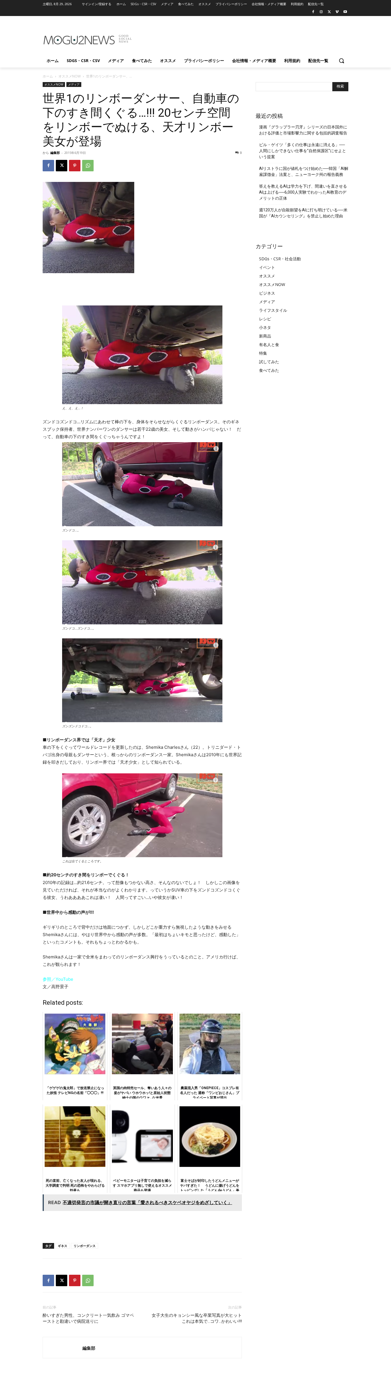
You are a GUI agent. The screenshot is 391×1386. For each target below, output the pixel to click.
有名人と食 (269, 344)
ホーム (48, 76)
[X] (329, 12)
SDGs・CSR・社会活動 (280, 258)
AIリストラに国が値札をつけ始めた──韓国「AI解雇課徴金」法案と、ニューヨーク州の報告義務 (303, 171)
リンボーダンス (85, 1246)
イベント (267, 267)
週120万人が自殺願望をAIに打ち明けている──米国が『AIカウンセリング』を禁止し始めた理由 (303, 213)
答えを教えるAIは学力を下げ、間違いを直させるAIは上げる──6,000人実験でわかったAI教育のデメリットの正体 (303, 192)
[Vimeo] (337, 12)
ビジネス (267, 293)
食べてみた (269, 370)
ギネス (62, 1246)
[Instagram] (321, 12)
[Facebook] (313, 12)
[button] (341, 60)
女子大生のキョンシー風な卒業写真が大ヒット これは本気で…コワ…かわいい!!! (197, 1318)
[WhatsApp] (88, 165)
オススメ (267, 276)
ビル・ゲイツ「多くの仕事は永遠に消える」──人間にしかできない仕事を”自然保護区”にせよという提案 (302, 150)
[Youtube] (345, 12)
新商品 (265, 336)
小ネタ (265, 327)
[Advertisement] (238, 37)
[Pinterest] (74, 165)
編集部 (55, 152)
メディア (74, 84)
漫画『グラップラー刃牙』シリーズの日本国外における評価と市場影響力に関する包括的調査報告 (303, 130)
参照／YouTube (58, 979)
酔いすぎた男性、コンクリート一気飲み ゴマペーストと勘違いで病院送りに (88, 1318)
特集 (263, 353)
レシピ (265, 318)
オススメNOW (69, 76)
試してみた (269, 361)
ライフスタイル (273, 310)
